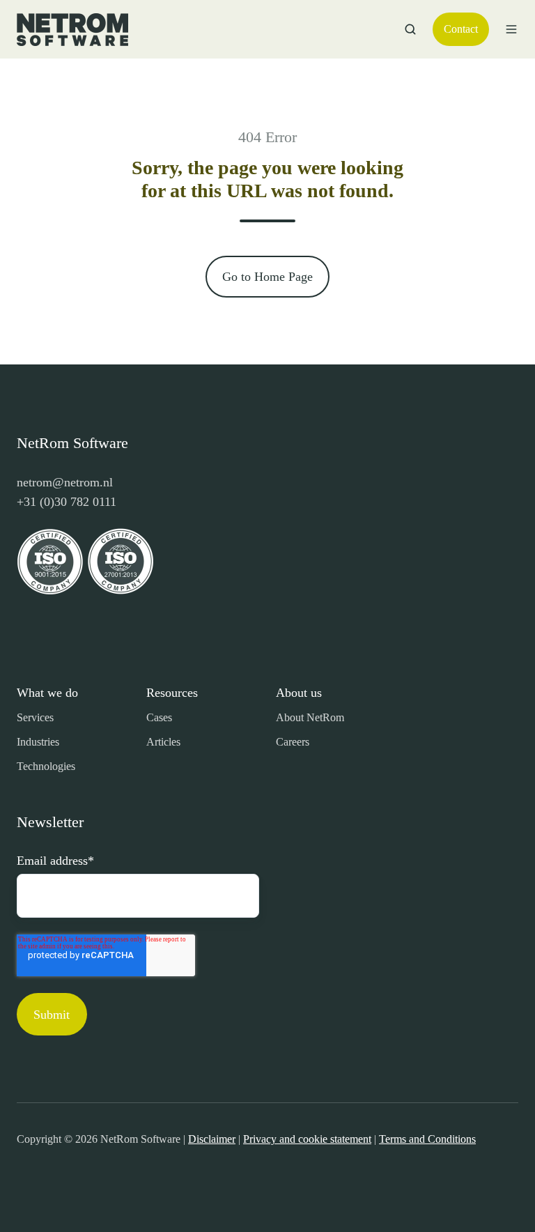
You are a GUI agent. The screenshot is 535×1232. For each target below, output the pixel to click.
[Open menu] (511, 29)
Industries (38, 742)
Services (35, 717)
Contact (461, 29)
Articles (163, 742)
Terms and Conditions (427, 1139)
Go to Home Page (267, 277)
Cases (159, 717)
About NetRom (310, 717)
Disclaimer (211, 1139)
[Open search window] (410, 29)
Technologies (46, 766)
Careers (292, 742)
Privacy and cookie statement (307, 1139)
